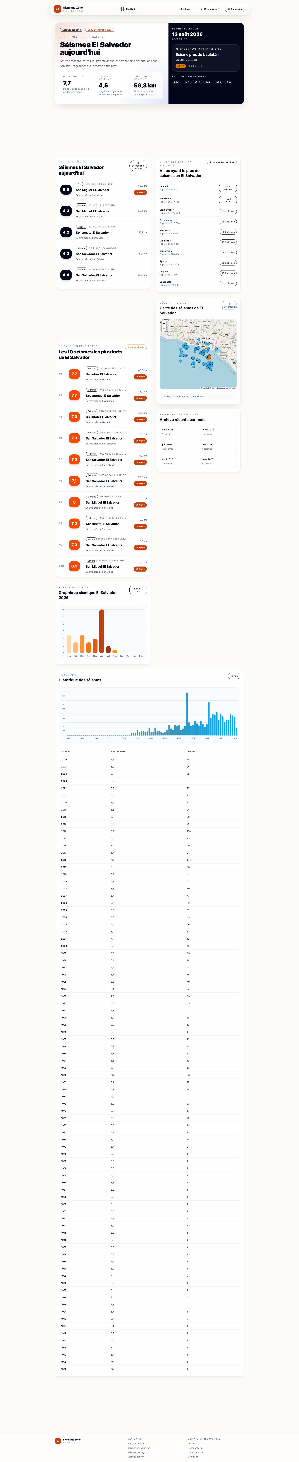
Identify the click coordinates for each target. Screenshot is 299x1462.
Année (65, 751)
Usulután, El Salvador (101, 374)
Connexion (237, 9)
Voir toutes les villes (223, 162)
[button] (164, 323)
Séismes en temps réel (139, 1448)
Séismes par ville (136, 1456)
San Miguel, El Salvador (92, 190)
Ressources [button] (210, 9)
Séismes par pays (137, 1452)
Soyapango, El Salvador (103, 396)
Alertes (191, 1443)
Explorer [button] (185, 9)
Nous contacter (196, 1452)
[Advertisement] (148, 131)
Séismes (192, 751)
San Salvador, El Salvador (104, 438)
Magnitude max (119, 751)
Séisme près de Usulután (197, 54)
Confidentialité (195, 1448)
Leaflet (205, 387)
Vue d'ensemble (136, 1443)
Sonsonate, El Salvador (102, 524)
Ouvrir (142, 192)
